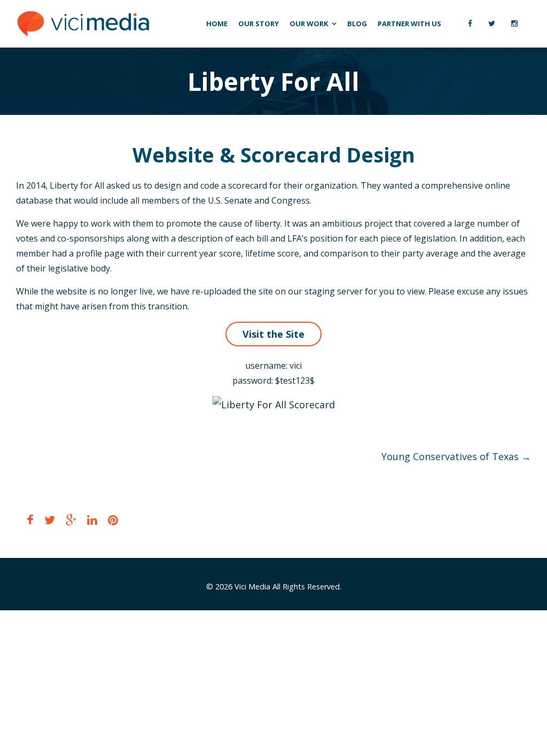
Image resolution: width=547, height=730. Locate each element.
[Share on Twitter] (49, 519)
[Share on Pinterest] (113, 519)
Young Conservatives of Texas (456, 456)
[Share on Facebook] (30, 519)
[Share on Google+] (71, 519)
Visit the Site (273, 334)
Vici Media (252, 586)
